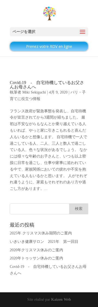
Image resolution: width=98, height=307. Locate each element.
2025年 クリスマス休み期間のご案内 (41, 233)
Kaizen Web (61, 299)
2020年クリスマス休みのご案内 (36, 250)
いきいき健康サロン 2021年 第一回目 (44, 242)
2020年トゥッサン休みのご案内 (36, 258)
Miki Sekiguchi (34, 92)
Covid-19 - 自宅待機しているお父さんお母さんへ (47, 84)
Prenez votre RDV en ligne (49, 46)
